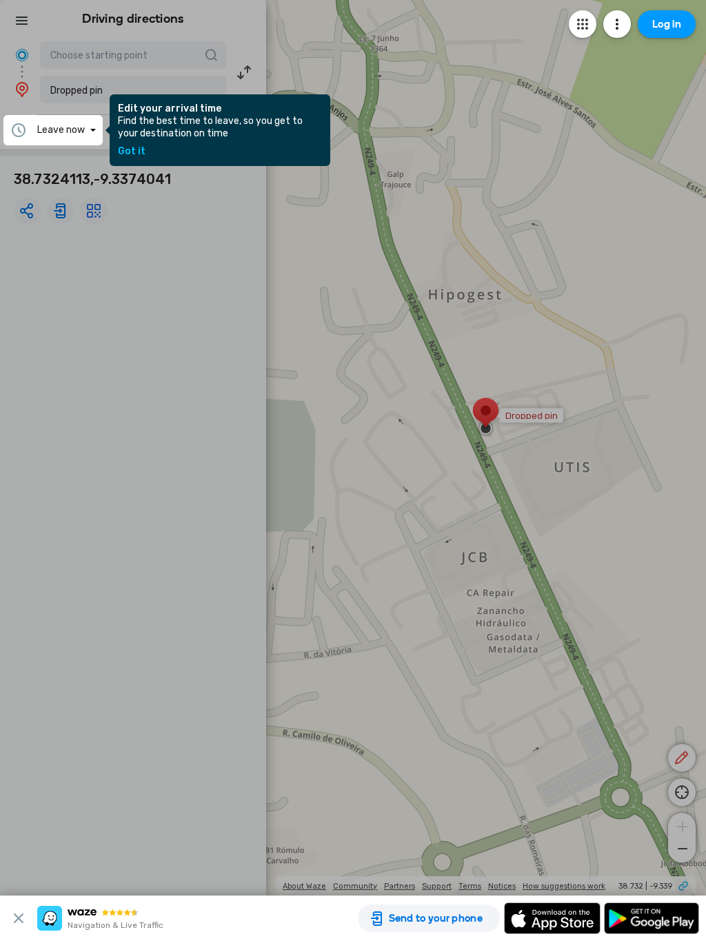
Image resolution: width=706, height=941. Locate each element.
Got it (131, 151)
